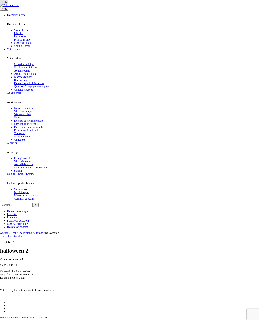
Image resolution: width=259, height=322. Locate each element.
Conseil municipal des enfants (30, 167)
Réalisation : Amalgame (34, 317)
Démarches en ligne (18, 211)
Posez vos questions (18, 220)
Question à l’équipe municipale (31, 86)
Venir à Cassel (22, 45)
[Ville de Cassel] (9, 5)
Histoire (18, 33)
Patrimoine (20, 36)
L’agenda (12, 217)
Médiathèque (21, 192)
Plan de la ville (22, 39)
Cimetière (19, 139)
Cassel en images (23, 42)
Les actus (12, 214)
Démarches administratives (29, 83)
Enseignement (22, 158)
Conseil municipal (24, 64)
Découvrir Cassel (16, 14)
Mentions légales (9, 317)
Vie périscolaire (22, 161)
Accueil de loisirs (23, 164)
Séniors (18, 170)
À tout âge (13, 142)
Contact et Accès (23, 89)
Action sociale (22, 70)
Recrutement (21, 80)
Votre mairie (14, 49)
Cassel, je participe (17, 223)
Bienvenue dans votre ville (29, 126)
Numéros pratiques (24, 107)
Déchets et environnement (28, 120)
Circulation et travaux (26, 123)
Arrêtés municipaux (25, 73)
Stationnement (22, 136)
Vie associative (22, 114)
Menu (4, 8)
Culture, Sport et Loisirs (20, 173)
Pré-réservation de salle (27, 130)
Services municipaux (25, 67)
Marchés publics (23, 76)
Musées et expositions (26, 195)
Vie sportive (20, 189)
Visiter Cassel (21, 30)
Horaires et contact (17, 226)
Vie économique (23, 111)
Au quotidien (14, 92)
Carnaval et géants (24, 198)
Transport (19, 133)
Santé (17, 117)
